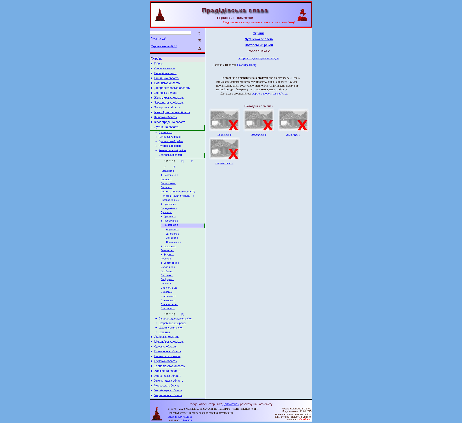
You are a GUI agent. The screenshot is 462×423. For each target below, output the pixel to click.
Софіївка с (167, 292)
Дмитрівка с (172, 233)
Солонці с (166, 283)
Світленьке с (168, 267)
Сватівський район (170, 154)
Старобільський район (172, 323)
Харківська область (167, 370)
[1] (182, 161)
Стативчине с (168, 300)
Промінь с (166, 212)
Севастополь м (164, 68)
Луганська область (166, 126)
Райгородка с (171, 220)
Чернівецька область (168, 390)
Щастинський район (171, 327)
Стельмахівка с (169, 304)
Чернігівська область (168, 395)
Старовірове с (168, 296)
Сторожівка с (168, 308)
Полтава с (166, 179)
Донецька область (166, 92)
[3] (165, 166)
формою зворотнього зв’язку (269, 93)
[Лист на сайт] (199, 40)
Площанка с (167, 170)
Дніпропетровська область (172, 87)
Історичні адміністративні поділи (258, 58)
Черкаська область (166, 385)
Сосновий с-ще (169, 287)
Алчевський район (170, 136)
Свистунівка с (171, 262)
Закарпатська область (169, 102)
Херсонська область (167, 375)
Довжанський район (171, 141)
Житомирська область (169, 97)
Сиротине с (167, 275)
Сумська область (165, 361)
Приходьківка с (169, 208)
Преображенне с (170, 200)
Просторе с (170, 216)
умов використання (180, 416)
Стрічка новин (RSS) (164, 46)
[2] (192, 161)
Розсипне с (170, 246)
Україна (157, 58)
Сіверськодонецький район (175, 318)
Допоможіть (231, 404)
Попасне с (166, 187)
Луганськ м (165, 132)
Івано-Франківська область (172, 112)
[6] (182, 314)
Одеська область (165, 346)
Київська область (165, 117)
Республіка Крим (165, 73)
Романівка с (167, 250)
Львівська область (166, 336)
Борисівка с (172, 229)
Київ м (158, 63)
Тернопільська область (169, 366)
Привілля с (170, 204)
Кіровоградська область (170, 122)
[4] (174, 166)
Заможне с (172, 238)
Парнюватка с (173, 242)
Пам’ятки (164, 332)
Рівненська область (167, 356)
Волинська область (167, 83)
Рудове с (166, 258)
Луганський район (170, 145)
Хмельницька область (168, 380)
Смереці (187, 420)
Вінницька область (166, 78)
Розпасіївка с (171, 225)
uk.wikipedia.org (246, 64)
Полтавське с (168, 183)
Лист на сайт (159, 38)
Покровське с (171, 175)
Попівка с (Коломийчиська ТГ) (177, 195)
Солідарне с (167, 279)
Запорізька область (167, 107)
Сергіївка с (167, 271)
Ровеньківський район (172, 150)
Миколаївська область (169, 341)
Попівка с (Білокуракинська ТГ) (178, 191)
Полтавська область (167, 351)
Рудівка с (169, 254)
